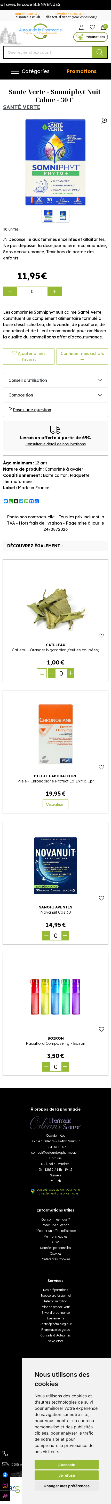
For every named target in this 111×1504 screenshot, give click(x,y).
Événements (55, 1318)
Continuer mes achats (82, 353)
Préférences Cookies (55, 1259)
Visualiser (55, 804)
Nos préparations (55, 1290)
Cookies (55, 1253)
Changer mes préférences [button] (67, 1486)
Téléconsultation (55, 1301)
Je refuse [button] (67, 1475)
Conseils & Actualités (55, 1335)
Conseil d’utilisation (28, 380)
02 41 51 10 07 (55, 1147)
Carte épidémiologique (55, 1324)
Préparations (95, 37)
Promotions (81, 71)
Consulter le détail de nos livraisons (56, 444)
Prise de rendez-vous (55, 1307)
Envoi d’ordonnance (56, 1313)
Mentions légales (55, 1236)
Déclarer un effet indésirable (55, 1231)
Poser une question (55, 1225)
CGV (55, 1242)
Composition (21, 395)
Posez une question (32, 409)
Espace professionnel (56, 1295)
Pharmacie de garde (55, 1330)
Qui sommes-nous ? (55, 1219)
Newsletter (55, 1341)
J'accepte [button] (66, 1464)
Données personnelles (55, 1248)
